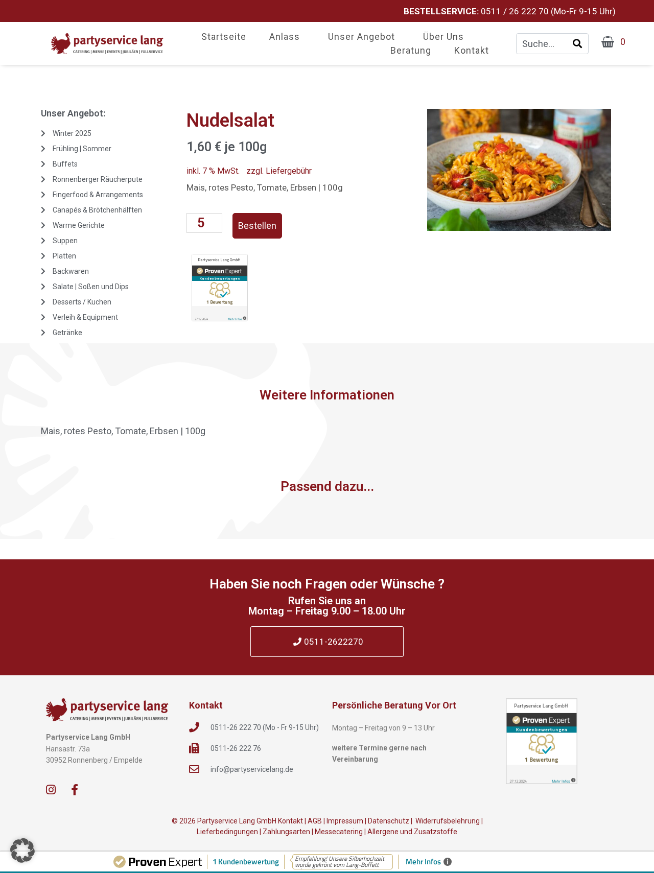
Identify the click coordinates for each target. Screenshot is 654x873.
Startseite (223, 37)
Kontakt (471, 50)
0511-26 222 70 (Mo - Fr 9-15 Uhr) (265, 727)
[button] (22, 850)
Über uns (443, 37)
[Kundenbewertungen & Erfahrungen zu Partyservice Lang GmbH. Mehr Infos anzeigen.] (541, 741)
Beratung (410, 50)
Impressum (344, 821)
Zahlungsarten (286, 832)
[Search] (577, 44)
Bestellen (257, 225)
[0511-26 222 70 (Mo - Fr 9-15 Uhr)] (194, 727)
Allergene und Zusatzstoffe (412, 832)
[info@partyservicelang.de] (194, 769)
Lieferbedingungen (227, 832)
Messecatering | (341, 832)
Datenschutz (388, 821)
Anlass (284, 37)
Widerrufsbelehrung (447, 821)
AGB (315, 821)
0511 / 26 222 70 (515, 11)
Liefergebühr (289, 171)
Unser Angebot (361, 37)
